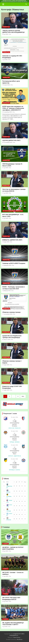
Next (23, 396)
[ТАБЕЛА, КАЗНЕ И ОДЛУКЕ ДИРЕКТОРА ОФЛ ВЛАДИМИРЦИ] (14, 20)
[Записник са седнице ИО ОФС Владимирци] (14, 46)
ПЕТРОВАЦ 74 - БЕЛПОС (14, 469)
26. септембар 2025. (7, 142)
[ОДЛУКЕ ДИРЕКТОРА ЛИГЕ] (14, 130)
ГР (22, 481)
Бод (25, 481)
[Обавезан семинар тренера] (14, 302)
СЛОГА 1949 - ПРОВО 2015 (14, 428)
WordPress (19, 639)
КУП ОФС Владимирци (8, 210)
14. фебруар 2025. (6, 265)
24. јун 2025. (5, 601)
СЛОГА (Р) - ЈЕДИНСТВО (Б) (14, 456)
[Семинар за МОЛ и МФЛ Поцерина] (14, 253)
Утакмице (6, 527)
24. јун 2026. (5, 34)
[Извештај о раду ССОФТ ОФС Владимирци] (14, 376)
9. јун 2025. (5, 626)
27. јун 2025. (5, 576)
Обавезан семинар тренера (11, 312)
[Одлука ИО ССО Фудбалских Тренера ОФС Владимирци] (14, 326)
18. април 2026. (6, 85)
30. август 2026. (14, 417)
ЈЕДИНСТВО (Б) (9, 487)
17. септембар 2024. (7, 314)
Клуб (7, 481)
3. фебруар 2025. (6, 290)
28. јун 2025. (5, 551)
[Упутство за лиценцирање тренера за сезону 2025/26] (14, 179)
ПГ (19, 481)
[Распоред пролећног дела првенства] (14, 71)
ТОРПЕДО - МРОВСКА (14, 442)
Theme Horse (16, 637)
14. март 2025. (5, 241)
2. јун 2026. (5, 59)
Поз (4, 481)
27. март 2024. (5, 364)
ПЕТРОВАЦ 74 (8, 497)
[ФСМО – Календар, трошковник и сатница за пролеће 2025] (14, 277)
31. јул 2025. (5, 167)
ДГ (16, 481)
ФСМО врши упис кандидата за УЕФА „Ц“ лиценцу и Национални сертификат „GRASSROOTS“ (13, 108)
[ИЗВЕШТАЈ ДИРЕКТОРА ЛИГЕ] (14, 230)
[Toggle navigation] (3, 4)
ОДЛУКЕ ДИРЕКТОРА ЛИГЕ (11, 140)
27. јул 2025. (5, 218)
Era (10, 34)
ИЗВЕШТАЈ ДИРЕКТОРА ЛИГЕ (12, 240)
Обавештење (6, 26)
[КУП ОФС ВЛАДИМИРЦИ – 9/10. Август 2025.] (14, 204)
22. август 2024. (6, 339)
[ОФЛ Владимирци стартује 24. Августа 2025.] (14, 154)
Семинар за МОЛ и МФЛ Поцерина (13, 263)
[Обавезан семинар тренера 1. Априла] (14, 351)
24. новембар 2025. (7, 112)
